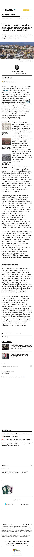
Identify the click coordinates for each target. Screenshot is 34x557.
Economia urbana (6, 366)
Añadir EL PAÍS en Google (9, 81)
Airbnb (3, 23)
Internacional (8, 15)
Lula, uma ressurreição (11, 436)
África (11, 18)
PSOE (28, 102)
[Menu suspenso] (3, 10)
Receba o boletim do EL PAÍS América (13, 334)
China (27, 18)
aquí (24, 376)
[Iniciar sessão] (31, 10)
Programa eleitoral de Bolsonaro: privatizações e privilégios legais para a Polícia (17, 444)
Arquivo (4, 482)
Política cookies (25, 541)
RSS (17, 545)
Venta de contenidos (13, 541)
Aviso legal (20, 541)
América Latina (5, 18)
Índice (20, 545)
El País (12, 359)
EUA (30, 18)
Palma (6, 90)
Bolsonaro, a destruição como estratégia (16, 433)
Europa (15, 18)
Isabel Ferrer (14, 348)
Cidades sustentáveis (16, 366)
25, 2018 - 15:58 (21, 73)
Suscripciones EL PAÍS (22, 543)
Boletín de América (7, 469)
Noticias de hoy (25, 545)
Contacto (6, 541)
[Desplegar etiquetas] (31, 366)
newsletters (5, 465)
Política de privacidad (10, 543)
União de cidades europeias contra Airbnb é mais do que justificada (20, 356)
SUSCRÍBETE (26, 9)
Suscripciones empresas (11, 545)
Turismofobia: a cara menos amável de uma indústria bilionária (6, 165)
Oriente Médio (22, 18)
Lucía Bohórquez (17, 71)
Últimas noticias (6, 430)
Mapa (16, 543)
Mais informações (5, 373)
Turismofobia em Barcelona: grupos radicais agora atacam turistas (6, 149)
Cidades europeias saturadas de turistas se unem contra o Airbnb (21, 346)
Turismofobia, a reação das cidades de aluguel (6, 133)
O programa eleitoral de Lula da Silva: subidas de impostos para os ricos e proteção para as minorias (17, 440)
